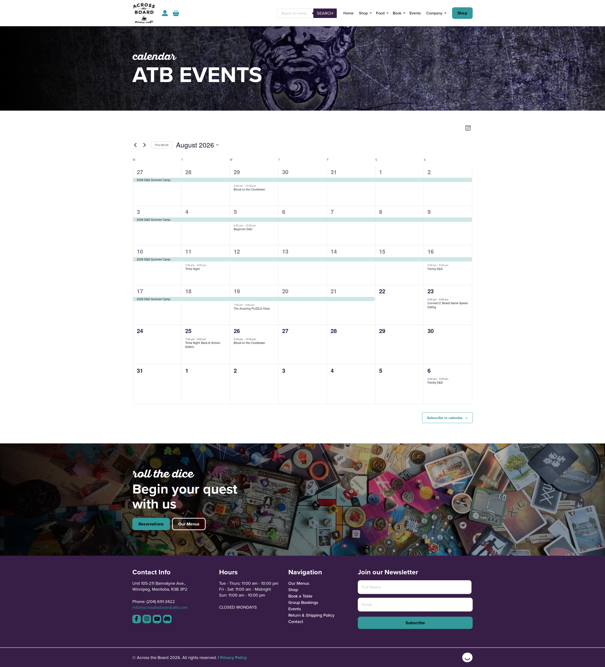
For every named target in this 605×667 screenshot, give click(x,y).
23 (431, 291)
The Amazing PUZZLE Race (252, 308)
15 (382, 251)
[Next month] (144, 145)
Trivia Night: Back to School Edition (202, 345)
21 (334, 291)
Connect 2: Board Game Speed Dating (448, 305)
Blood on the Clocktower (249, 189)
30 (285, 172)
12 (237, 251)
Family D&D (435, 269)
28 (188, 172)
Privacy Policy (233, 657)
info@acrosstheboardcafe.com (160, 607)
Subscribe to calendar (444, 417)
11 (188, 251)
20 (285, 291)
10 (140, 251)
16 (431, 251)
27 (140, 172)
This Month (162, 145)
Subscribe (415, 623)
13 (285, 251)
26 (237, 331)
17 (140, 291)
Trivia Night (192, 269)
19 (237, 291)
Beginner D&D (243, 229)
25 (188, 331)
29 (237, 172)
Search (325, 13)
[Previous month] (135, 145)
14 (334, 251)
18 (188, 291)
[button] (176, 13)
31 (334, 172)
